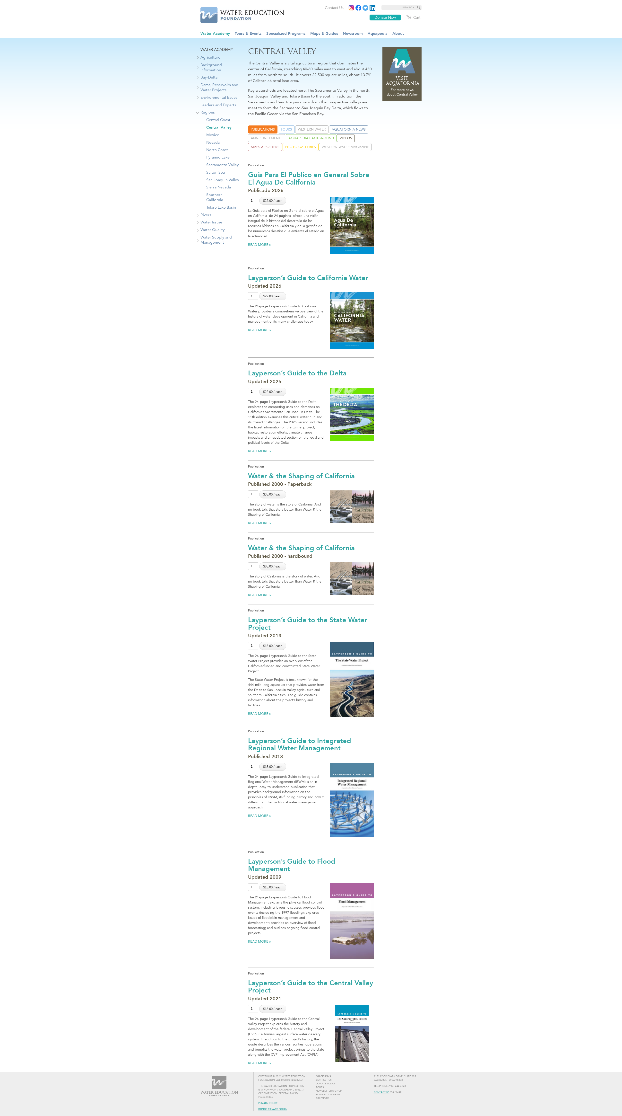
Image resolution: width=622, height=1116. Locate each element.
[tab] (262, 129)
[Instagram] (351, 8)
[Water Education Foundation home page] (239, 14)
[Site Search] (419, 7)
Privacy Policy (267, 1103)
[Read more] (372, 8)
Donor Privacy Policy (272, 1109)
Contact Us (381, 1092)
